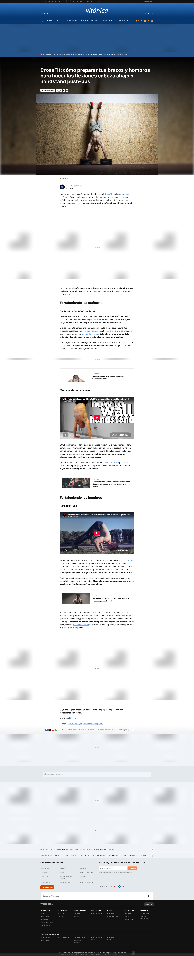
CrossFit (108, 194)
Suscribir (132, 868)
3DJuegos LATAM (63, 937)
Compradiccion (128, 919)
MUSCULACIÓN (108, 21)
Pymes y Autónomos (144, 917)
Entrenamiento (72, 730)
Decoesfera (127, 916)
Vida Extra (61, 916)
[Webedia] (46, 903)
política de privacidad (125, 872)
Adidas (75, 54)
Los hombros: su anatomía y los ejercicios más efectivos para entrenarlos (110, 599)
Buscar (149, 896)
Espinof (76, 916)
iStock (73, 718)
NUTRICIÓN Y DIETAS (89, 21)
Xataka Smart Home (47, 922)
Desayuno (44, 876)
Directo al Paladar (96, 913)
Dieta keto (133, 855)
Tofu (125, 855)
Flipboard (148, 21)
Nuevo (147, 13)
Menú (46, 13)
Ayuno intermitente (115, 855)
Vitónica (97, 10)
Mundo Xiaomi (45, 925)
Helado (111, 54)
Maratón (125, 54)
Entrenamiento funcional (107, 730)
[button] (74, 186)
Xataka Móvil (45, 916)
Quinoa (57, 855)
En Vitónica (95, 374)
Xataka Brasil (45, 940)
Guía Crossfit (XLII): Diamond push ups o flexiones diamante (108, 377)
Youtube (145, 21)
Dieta (104, 54)
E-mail (67, 90)
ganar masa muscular (87, 882)
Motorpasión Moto (113, 916)
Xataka (43, 913)
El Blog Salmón (145, 913)
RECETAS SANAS (70, 21)
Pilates (68, 54)
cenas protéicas (65, 882)
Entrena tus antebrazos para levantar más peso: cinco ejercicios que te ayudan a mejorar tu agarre (111, 484)
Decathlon (83, 54)
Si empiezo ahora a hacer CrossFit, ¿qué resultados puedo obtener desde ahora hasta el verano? (83, 849)
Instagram (137, 21)
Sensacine (77, 913)
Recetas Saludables (86, 872)
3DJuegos (61, 913)
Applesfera (44, 919)
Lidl (99, 54)
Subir (148, 904)
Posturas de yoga (84, 855)
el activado (111, 462)
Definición (83, 876)
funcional (93, 730)
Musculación (45, 868)
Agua (117, 54)
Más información (112, 954)
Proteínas (60, 54)
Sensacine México (80, 937)
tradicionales (91, 331)
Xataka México (45, 937)
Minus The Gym (75, 724)
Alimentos (44, 872)
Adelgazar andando (99, 855)
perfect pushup (124, 730)
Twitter (60, 90)
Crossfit (66, 855)
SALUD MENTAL (124, 21)
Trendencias (128, 913)
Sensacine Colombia (77, 941)
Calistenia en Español (92, 724)
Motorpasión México (111, 938)
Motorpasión (111, 913)
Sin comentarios (49, 90)
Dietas (62, 872)
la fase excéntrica (81, 625)
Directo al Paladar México (96, 938)
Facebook (141, 21)
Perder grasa (45, 882)
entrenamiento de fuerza (66, 877)
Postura (92, 54)
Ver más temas (47, 887)
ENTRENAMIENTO (53, 21)
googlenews (152, 21)
